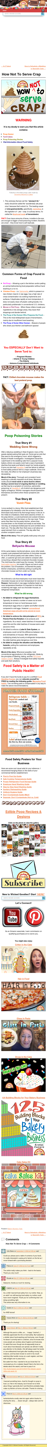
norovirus (37, 209)
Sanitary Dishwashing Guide (15, 789)
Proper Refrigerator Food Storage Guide (19, 781)
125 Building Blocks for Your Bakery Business (23, 1097)
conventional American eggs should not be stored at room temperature (21, 611)
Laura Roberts (11, 1328)
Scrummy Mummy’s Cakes (23, 194)
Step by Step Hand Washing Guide (17, 787)
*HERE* (41, 894)
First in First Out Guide (12, 776)
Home (4, 10)
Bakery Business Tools (15, 1229)
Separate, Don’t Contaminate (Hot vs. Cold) (21, 797)
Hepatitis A (20, 467)
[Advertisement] (23, 40)
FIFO (39, 616)
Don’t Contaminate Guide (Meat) (16, 794)
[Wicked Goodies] (23, 4)
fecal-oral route (19, 214)
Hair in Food (23, 978)
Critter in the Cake (23, 944)
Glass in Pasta (23, 1018)
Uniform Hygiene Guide (12, 792)
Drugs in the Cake (23, 1056)
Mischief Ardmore (12, 1377)
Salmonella (23, 291)
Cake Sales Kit (23, 1161)
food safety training (8, 564)
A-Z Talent (6, 66)
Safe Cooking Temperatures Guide (17, 779)
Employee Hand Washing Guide (16, 784)
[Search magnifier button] (42, 13)
